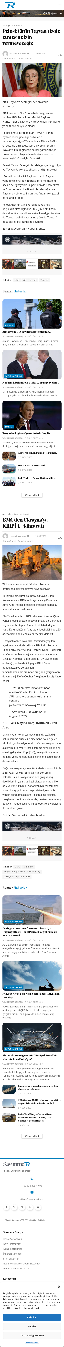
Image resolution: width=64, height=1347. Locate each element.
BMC (17, 866)
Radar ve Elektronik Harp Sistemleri (21, 1263)
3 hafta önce (26, 457)
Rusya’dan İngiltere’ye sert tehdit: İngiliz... (27, 433)
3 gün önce (32, 940)
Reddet (32, 1326)
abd (17, 280)
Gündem (18, 25)
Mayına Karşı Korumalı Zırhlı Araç (22, 871)
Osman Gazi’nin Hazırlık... (32, 465)
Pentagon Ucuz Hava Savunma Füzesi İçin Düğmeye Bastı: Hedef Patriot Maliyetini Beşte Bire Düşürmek (29, 932)
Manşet (9, 427)
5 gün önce (32, 387)
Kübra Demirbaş (15, 336)
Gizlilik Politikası (32, 1342)
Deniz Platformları (12, 1248)
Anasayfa (6, 25)
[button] (59, 1286)
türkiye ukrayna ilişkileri (17, 876)
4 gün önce (32, 336)
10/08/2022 (40, 53)
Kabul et (32, 1317)
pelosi (33, 280)
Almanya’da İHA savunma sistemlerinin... (27, 332)
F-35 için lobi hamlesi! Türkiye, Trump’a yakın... (30, 383)
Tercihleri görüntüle (32, 1335)
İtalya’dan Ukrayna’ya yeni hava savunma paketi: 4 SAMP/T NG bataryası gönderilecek (35, 1117)
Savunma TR (23, 53)
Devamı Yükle (32, 495)
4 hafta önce (26, 482)
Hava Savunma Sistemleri (16, 1268)
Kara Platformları (12, 1243)
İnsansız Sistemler (12, 1253)
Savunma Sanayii (13, 376)
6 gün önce (32, 438)
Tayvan (44, 280)
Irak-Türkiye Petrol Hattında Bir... (36, 478)
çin (24, 280)
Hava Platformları (12, 1238)
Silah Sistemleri (11, 1258)
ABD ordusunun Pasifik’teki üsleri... (38, 453)
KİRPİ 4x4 (28, 866)
